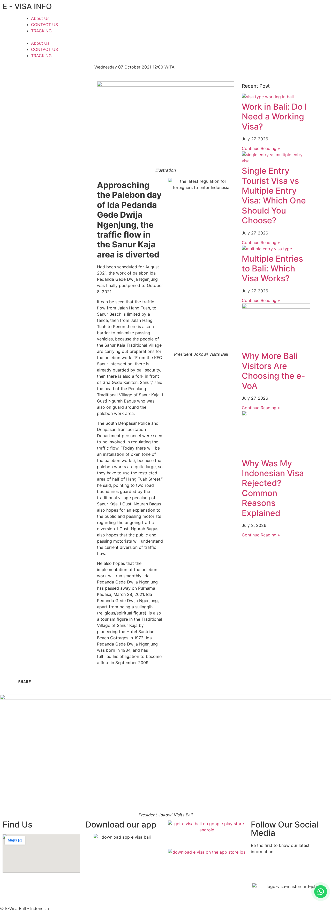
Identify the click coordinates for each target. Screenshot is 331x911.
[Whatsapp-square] (276, 70)
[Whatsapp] (285, 870)
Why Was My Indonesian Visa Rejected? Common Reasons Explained (273, 488)
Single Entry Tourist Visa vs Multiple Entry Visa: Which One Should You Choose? (274, 195)
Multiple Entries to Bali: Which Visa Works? (272, 269)
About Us (40, 18)
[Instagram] (262, 70)
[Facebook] (248, 70)
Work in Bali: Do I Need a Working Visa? (274, 117)
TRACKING (41, 30)
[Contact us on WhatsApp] (320, 891)
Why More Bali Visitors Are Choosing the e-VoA (273, 371)
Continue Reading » (261, 148)
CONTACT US (44, 24)
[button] (92, 37)
